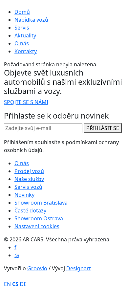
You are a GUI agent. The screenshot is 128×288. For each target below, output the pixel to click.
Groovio (37, 268)
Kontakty (25, 51)
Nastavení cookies (36, 226)
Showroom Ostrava (38, 218)
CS (15, 284)
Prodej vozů (29, 171)
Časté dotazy (30, 210)
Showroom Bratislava (41, 202)
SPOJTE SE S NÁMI (26, 102)
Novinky (24, 194)
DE (23, 284)
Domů (22, 11)
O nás (21, 43)
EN (7, 284)
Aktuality (25, 35)
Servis (21, 27)
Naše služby (29, 179)
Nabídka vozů (31, 19)
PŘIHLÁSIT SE (102, 128)
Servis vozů (28, 186)
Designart (78, 268)
